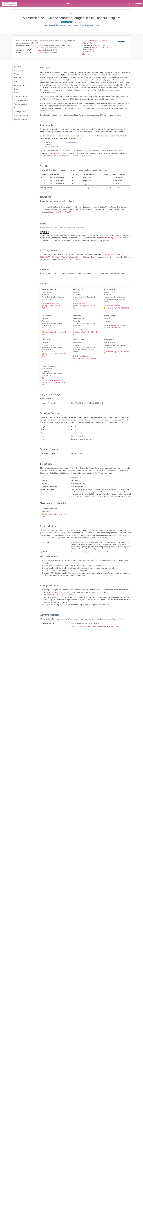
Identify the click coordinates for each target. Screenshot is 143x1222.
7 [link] (122, 188)
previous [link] (91, 188)
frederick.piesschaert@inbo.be (52, 303)
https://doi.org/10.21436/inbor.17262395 (59, 595)
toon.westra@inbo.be (49, 330)
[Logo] (9, 3)
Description (17, 66)
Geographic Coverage (21, 96)
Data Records (18, 70)
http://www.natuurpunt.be (112, 327)
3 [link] (106, 188)
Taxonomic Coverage (21, 100)
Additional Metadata (20, 119)
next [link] (128, 188)
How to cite (17, 78)
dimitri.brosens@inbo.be (112, 306)
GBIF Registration (19, 85)
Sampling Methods (20, 111)
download (42, 45)
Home (68, 3)
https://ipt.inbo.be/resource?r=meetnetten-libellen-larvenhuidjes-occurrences (96, 626)
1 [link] (97, 188)
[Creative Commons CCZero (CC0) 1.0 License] (45, 232)
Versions (16, 74)
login (138, 3)
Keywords (17, 89)
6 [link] (118, 188)
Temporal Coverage (20, 104)
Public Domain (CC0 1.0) (110, 238)
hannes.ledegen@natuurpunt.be (114, 325)
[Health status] (129, 3)
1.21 (44, 181)
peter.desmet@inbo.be (80, 330)
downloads (56, 153)
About (79, 3)
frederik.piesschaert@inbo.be (52, 380)
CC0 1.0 (91, 52)
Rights (16, 81)
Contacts (17, 93)
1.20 (44, 184)
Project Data (18, 108)
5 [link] (114, 188)
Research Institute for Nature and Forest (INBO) (69, 257)
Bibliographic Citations (21, 115)
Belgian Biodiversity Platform (71, 259)
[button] (133, 3)
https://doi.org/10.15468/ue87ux (60, 212)
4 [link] (110, 188)
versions (73, 153)
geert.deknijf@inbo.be (80, 303)
